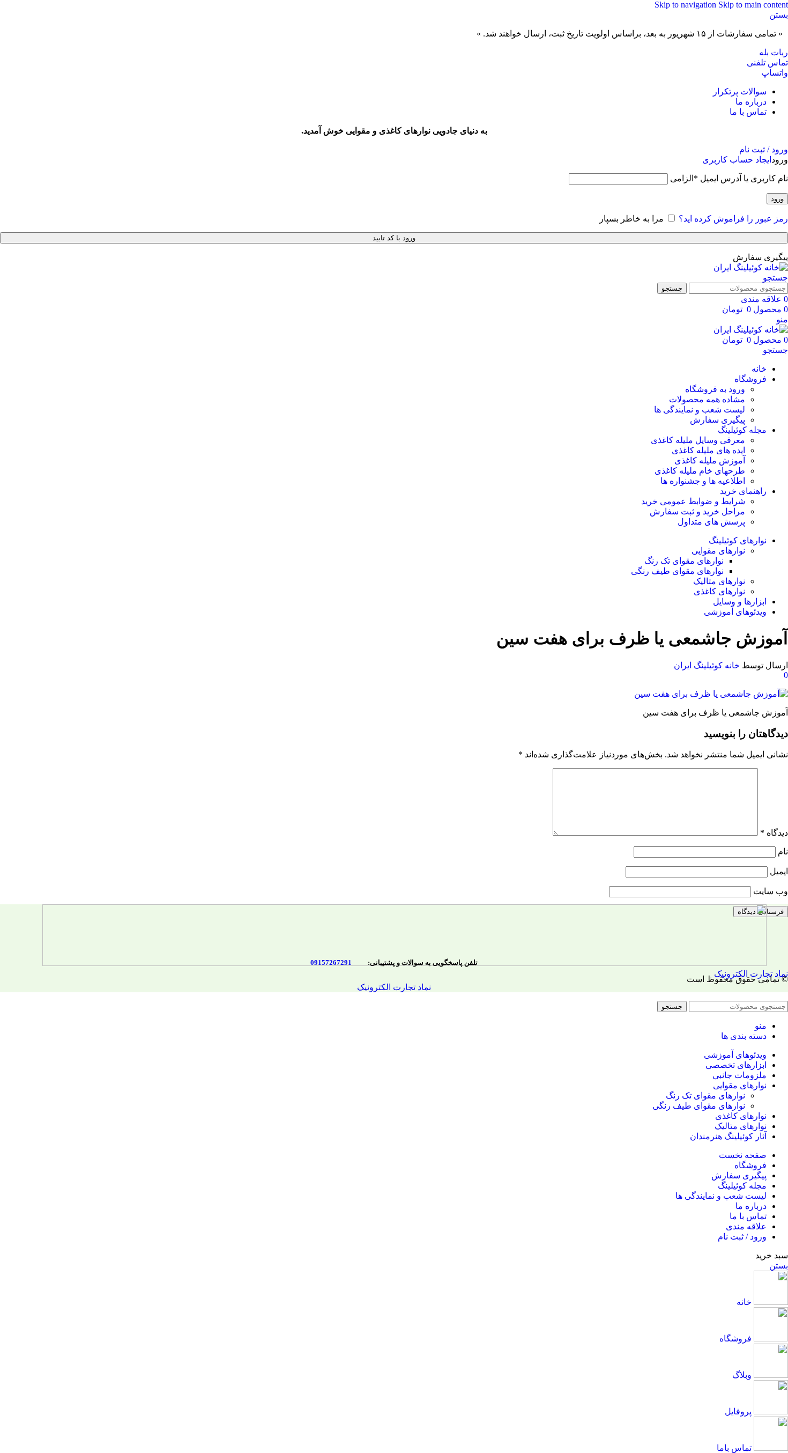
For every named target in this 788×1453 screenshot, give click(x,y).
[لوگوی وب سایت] (750, 267)
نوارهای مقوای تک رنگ (684, 560)
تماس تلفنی (767, 62)
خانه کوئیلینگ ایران (707, 665)
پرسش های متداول (711, 521)
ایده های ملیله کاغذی (708, 450)
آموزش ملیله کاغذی (709, 460)
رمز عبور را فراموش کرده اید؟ (733, 218)
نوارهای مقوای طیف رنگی (677, 571)
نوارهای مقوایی (718, 550)
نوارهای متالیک (719, 581)
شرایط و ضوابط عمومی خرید (693, 501)
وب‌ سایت (770, 891)
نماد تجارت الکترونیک (394, 987)
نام (783, 851)
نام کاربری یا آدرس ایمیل (729, 178)
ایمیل (779, 871)
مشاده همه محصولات (707, 399)
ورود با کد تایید (394, 238)
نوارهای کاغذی (719, 591)
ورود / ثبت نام (742, 1236)
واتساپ (774, 72)
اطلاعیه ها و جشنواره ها (702, 480)
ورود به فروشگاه (715, 389)
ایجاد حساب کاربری (736, 159)
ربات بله (773, 52)
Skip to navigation (686, 4)
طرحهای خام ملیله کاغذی (700, 470)
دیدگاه (774, 832)
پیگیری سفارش (717, 419)
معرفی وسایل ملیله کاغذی (698, 440)
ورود (777, 199)
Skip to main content (753, 4)
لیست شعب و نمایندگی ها (699, 409)
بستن (778, 1265)
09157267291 (331, 962)
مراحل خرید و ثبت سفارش (697, 511)
